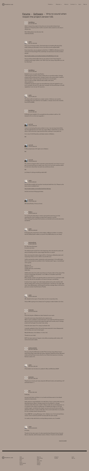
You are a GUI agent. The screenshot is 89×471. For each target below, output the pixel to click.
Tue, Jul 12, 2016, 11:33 (32, 96)
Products (50, 4)
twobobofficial (32, 242)
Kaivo (21, 459)
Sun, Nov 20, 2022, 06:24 (33, 311)
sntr (30, 390)
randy (30, 41)
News (38, 459)
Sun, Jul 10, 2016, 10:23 (33, 23)
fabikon (30, 212)
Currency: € (72, 4)
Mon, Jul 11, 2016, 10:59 (33, 43)
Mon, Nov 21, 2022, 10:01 (33, 366)
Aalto (21, 457)
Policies (38, 464)
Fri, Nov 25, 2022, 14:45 (33, 392)
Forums (26, 14)
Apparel (21, 464)
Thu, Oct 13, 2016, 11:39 (33, 125)
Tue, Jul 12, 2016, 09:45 (33, 71)
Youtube (56, 458)
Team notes (39, 460)
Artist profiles (40, 458)
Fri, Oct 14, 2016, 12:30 (32, 201)
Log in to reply (63, 440)
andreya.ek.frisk (33, 348)
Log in (79, 4)
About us (66, 4)
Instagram (56, 457)
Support (38, 463)
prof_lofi (31, 124)
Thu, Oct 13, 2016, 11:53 (33, 161)
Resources (58, 4)
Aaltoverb (22, 458)
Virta (21, 460)
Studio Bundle (23, 463)
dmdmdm (31, 310)
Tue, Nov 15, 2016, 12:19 (33, 213)
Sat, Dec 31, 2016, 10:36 (33, 296)
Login (73, 457)
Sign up (85, 4)
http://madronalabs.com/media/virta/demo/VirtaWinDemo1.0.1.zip (41, 56)
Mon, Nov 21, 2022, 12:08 (33, 378)
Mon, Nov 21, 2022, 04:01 (33, 349)
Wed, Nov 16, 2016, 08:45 (33, 230)
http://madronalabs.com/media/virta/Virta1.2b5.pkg (38, 188)
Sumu (21, 462)
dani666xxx (32, 22)
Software (38, 14)
